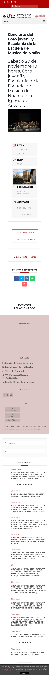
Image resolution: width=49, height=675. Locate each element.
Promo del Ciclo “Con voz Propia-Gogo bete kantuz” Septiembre (28, 495)
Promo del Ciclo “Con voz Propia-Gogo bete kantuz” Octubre (28, 653)
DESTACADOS (25, 214)
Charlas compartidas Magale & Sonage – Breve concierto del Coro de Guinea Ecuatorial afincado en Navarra (28, 541)
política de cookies (11, 671)
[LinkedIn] (26, 278)
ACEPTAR (24, 673)
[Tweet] (21, 278)
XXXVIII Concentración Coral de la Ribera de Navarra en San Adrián (28, 635)
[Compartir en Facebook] (16, 278)
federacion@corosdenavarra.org (18, 382)
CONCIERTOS (25, 208)
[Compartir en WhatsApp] (32, 278)
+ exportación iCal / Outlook (25, 239)
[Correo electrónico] (24, 284)
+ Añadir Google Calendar (25, 232)
